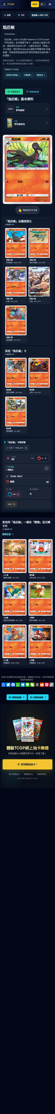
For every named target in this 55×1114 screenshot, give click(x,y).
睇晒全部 (6, 534)
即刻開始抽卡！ (29, 764)
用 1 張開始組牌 (15, 697)
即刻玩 (35, 4)
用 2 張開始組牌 (36, 697)
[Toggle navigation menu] (50, 4)
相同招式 (41, 75)
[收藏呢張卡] (14, 92)
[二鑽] (11, 504)
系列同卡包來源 (12, 75)
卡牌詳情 (28, 75)
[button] (43, 4)
